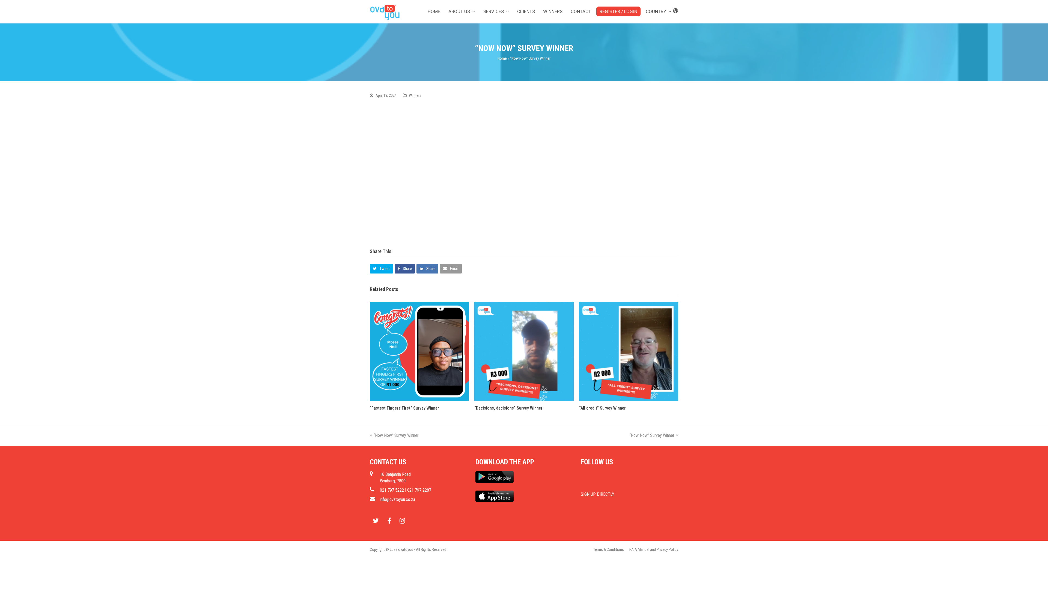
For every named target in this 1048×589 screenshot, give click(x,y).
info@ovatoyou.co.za (397, 499)
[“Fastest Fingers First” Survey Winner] (419, 351)
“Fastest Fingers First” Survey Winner (404, 408)
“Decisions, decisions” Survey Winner (508, 408)
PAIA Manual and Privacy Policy (653, 549)
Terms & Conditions (608, 549)
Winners (415, 95)
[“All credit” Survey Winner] (628, 351)
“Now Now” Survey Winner (396, 435)
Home (502, 58)
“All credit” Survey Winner (602, 408)
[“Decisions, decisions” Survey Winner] (523, 351)
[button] (381, 269)
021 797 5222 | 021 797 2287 (405, 490)
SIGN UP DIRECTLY (597, 494)
